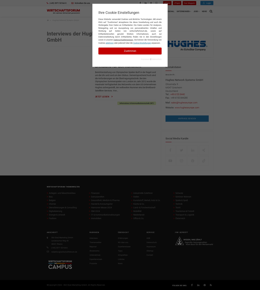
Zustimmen (130, 51)
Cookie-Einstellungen (142, 43)
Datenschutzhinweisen (123, 40)
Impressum (145, 59)
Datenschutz (156, 59)
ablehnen (110, 43)
